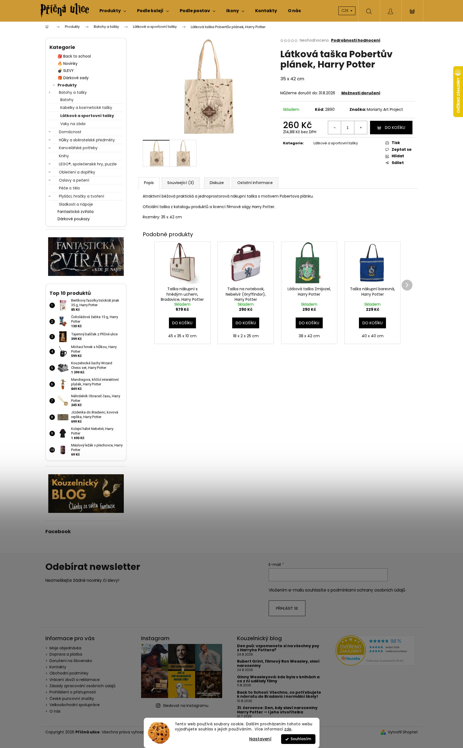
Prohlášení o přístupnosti (72, 692)
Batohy (67, 99)
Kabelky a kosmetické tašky (86, 107)
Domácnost (70, 132)
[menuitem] (113, 11)
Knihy (64, 156)
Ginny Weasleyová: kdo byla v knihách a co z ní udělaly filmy (278, 679)
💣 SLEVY (66, 70)
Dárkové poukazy (74, 219)
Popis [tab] (149, 182)
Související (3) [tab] (180, 182)
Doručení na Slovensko (70, 660)
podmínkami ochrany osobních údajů (368, 590)
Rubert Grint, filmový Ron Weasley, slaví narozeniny (278, 663)
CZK (345, 10)
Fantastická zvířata (76, 211)
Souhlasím (301, 739)
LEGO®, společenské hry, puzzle (88, 164)
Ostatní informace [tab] (255, 182)
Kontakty (57, 667)
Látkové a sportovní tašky (87, 115)
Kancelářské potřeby (78, 148)
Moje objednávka (65, 648)
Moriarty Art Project (385, 109)
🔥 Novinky (68, 63)
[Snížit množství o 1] (334, 127)
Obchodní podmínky (68, 673)
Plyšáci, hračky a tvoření (81, 196)
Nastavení (260, 739)
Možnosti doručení (360, 93)
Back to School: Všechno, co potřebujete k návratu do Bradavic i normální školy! (279, 694)
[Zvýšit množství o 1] (360, 127)
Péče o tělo (69, 188)
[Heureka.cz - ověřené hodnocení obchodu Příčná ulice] (375, 650)
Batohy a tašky (73, 92)
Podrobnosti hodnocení (355, 40)
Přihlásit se (287, 608)
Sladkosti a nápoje (76, 204)
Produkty (67, 85)
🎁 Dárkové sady (73, 78)
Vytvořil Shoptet (403, 732)
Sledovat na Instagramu (185, 705)
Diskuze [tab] (217, 182)
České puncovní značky (71, 698)
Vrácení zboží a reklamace (74, 679)
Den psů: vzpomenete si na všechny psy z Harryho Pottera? (278, 648)
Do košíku (395, 127)
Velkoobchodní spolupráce (74, 704)
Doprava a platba (65, 654)
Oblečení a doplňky (77, 172)
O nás (55, 711)
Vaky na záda (72, 123)
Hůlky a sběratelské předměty (87, 140)
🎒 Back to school (74, 56)
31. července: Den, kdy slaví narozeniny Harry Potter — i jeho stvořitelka (277, 710)
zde (288, 729)
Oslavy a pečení (74, 180)
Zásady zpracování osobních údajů (82, 686)
